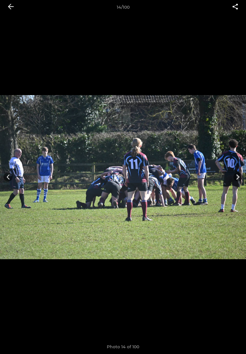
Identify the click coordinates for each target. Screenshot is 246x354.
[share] (235, 7)
